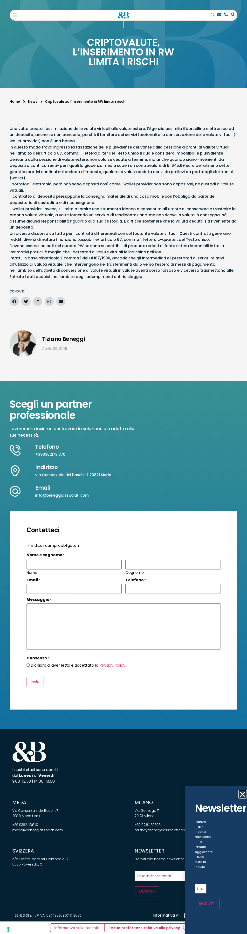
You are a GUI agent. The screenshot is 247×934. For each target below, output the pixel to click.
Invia (35, 681)
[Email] (219, 15)
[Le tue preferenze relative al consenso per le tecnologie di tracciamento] (8, 929)
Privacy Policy (112, 665)
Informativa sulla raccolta (77, 927)
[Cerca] (233, 15)
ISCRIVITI (147, 891)
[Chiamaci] (212, 15)
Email (43, 488)
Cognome (134, 572)
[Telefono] (226, 15)
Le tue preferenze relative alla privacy (144, 927)
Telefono (47, 447)
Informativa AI (166, 915)
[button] (15, 15)
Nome (32, 572)
